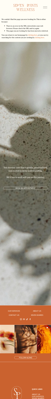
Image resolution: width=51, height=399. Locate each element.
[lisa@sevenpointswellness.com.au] (24, 319)
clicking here (32, 35)
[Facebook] (30, 319)
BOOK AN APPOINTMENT (25, 188)
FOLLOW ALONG (25, 357)
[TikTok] (27, 319)
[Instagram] (21, 319)
